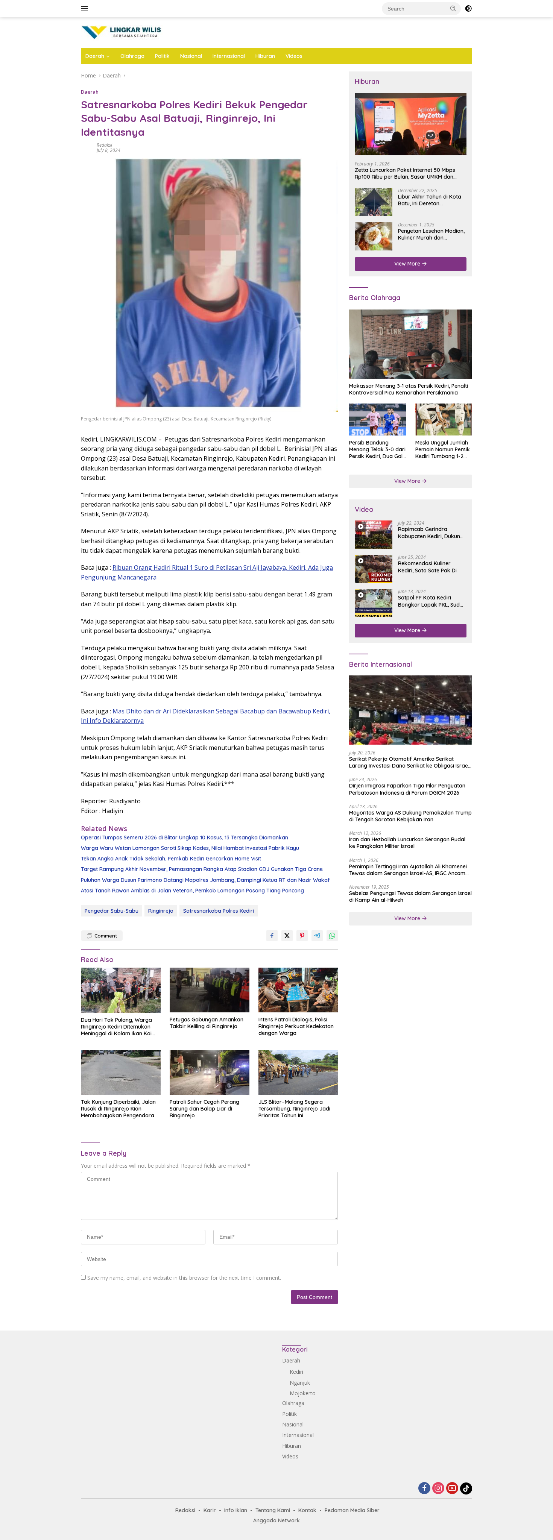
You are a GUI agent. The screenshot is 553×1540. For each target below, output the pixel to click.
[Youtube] (452, 1488)
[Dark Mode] (468, 8)
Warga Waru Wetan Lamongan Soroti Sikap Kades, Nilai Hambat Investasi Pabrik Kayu (190, 848)
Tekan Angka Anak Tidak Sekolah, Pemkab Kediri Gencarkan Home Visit (171, 858)
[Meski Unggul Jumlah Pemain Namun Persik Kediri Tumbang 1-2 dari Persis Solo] (443, 419)
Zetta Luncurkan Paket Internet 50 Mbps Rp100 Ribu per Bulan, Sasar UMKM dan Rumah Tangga (405, 173)
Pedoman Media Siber (352, 1510)
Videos (294, 56)
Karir (210, 1510)
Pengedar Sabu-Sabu (111, 910)
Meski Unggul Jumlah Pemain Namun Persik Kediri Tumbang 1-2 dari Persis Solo (442, 449)
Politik (162, 56)
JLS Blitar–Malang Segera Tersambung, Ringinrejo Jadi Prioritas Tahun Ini (294, 1108)
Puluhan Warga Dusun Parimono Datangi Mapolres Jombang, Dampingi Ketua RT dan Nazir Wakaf (205, 880)
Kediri (296, 1371)
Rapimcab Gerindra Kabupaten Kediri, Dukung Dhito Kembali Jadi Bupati (430, 532)
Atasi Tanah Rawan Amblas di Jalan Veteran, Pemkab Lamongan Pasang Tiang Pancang (192, 890)
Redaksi (104, 145)
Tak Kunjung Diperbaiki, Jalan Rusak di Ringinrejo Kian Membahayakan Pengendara (118, 1108)
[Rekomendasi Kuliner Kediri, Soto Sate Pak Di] (373, 569)
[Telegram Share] (317, 935)
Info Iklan (235, 1510)
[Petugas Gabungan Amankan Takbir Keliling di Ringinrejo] (209, 990)
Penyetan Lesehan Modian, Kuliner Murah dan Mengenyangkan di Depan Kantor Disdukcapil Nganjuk (431, 234)
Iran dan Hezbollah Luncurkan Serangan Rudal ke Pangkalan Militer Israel (407, 843)
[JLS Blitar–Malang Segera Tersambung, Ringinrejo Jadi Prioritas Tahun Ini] (298, 1072)
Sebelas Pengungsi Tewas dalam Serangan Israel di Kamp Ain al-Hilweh (410, 896)
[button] (453, 8)
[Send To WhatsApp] (332, 935)
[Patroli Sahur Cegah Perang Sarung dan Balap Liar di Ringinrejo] (209, 1072)
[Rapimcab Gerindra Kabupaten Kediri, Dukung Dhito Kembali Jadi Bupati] (373, 534)
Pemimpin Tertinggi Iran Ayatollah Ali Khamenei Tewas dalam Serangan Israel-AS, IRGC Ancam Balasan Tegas (408, 869)
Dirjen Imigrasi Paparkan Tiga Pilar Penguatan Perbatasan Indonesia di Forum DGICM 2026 (407, 789)
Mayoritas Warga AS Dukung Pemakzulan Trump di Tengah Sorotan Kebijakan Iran (410, 816)
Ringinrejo (160, 910)
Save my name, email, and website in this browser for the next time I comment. (184, 1277)
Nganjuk (300, 1382)
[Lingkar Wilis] (122, 32)
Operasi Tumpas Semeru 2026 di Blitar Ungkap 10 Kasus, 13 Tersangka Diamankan (184, 837)
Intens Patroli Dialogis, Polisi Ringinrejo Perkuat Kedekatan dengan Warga (296, 1026)
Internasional (229, 56)
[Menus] (86, 8)
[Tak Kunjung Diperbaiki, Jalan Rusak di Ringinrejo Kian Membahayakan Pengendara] (121, 1072)
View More (408, 263)
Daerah (94, 56)
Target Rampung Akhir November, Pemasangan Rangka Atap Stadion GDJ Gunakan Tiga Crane (202, 869)
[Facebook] (424, 1488)
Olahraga (132, 56)
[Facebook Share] (272, 935)
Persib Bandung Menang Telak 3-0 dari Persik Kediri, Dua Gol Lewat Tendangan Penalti (377, 449)
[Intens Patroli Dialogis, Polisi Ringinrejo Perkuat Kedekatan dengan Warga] (298, 990)
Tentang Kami (272, 1510)
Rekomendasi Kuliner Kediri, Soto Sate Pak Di (427, 567)
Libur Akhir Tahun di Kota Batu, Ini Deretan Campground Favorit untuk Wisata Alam (432, 200)
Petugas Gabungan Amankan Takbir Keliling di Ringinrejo (206, 1023)
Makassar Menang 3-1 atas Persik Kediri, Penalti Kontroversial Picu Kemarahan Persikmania (408, 389)
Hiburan (265, 56)
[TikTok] (466, 1488)
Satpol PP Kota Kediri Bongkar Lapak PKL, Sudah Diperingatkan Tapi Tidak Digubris (432, 601)
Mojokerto (303, 1393)
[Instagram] (438, 1488)
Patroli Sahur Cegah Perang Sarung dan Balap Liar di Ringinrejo (204, 1108)
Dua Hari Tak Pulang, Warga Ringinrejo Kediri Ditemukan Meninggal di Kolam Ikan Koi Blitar (116, 1027)
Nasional (191, 56)
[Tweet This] (287, 935)
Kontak (307, 1510)
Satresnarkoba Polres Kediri (218, 910)
